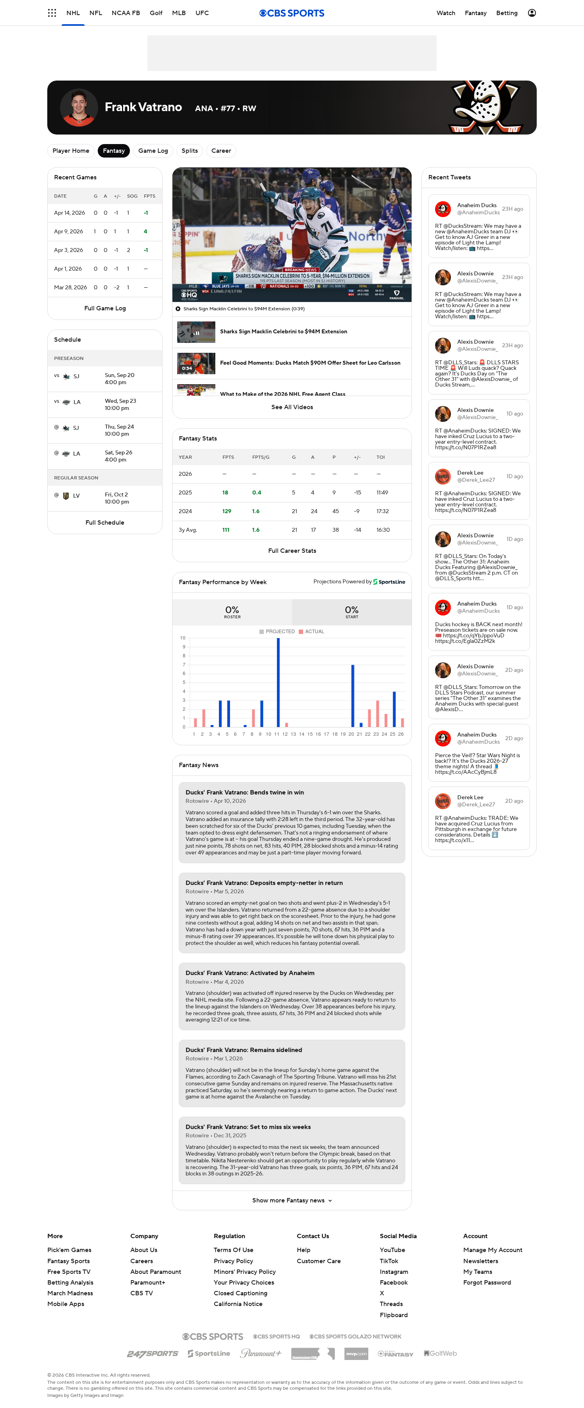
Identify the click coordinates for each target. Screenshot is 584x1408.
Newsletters (480, 1261)
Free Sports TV (69, 1272)
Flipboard (394, 1315)
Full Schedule (104, 523)
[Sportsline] (209, 1352)
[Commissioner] (313, 1351)
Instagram (394, 1272)
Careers (141, 1261)
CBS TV (141, 1293)
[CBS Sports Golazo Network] (355, 1336)
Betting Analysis (70, 1283)
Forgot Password (487, 1283)
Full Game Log (105, 308)
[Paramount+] (261, 1352)
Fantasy (114, 151)
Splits (190, 151)
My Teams (477, 1272)
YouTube (392, 1250)
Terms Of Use (233, 1250)
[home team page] (66, 377)
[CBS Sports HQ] (276, 1336)
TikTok (389, 1261)
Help (304, 1250)
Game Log (153, 151)
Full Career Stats (292, 551)
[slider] (292, 279)
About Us (143, 1250)
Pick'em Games (69, 1250)
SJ (76, 376)
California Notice (238, 1296)
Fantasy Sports (68, 1261)
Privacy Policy (233, 1261)
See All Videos (292, 407)
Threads (391, 1304)
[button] (52, 13)
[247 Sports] (152, 1352)
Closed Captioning (240, 1286)
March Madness (70, 1293)
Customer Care (319, 1261)
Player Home (70, 151)
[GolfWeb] (440, 1354)
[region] (292, 234)
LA (77, 402)
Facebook (394, 1283)
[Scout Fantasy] (396, 1353)
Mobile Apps (65, 1304)
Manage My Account (492, 1250)
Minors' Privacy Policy (245, 1272)
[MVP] (356, 1351)
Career (221, 151)
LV (76, 496)
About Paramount (155, 1272)
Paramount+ (147, 1283)
